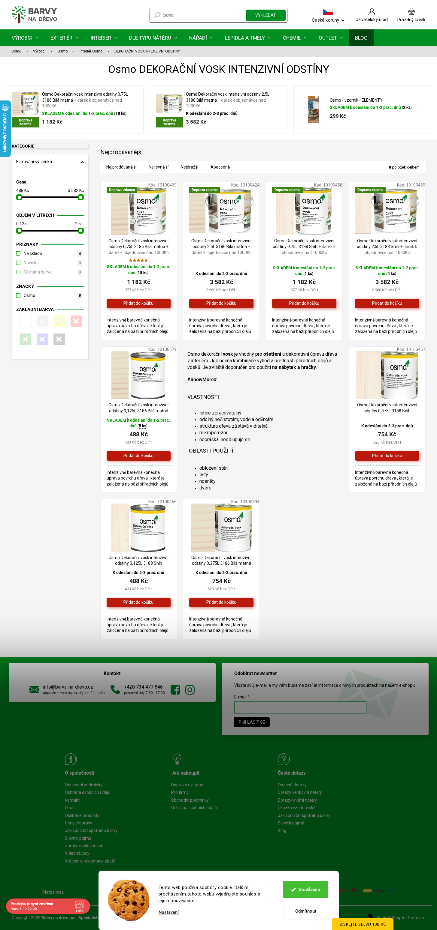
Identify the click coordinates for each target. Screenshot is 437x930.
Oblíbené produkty (82, 815)
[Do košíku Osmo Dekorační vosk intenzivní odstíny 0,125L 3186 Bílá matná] (139, 456)
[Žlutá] (58, 321)
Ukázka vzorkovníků (297, 807)
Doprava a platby (187, 784)
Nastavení (169, 912)
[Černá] (58, 339)
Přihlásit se (252, 722)
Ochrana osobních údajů (88, 792)
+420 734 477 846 (143, 687)
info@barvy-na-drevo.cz (68, 687)
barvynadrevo (190, 690)
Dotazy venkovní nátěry (300, 792)
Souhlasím (309, 889)
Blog (282, 830)
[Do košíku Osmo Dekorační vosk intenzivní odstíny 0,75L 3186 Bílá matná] (139, 303)
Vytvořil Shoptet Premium (401, 917)
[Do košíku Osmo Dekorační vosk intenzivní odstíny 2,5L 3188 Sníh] (387, 303)
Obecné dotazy (292, 784)
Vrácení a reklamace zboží (90, 861)
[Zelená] (24, 339)
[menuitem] (25, 37)
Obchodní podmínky (83, 784)
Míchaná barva (52, 272)
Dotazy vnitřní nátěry (297, 800)
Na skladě (52, 253)
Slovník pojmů (78, 838)
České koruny (325, 19)
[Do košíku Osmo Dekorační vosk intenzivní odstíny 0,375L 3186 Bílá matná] (221, 602)
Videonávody (77, 853)
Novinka (52, 262)
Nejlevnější (158, 167)
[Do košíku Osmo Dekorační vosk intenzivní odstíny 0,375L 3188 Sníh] (387, 456)
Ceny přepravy (78, 823)
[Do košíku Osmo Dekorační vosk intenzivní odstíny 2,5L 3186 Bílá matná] (221, 303)
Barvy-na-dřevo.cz (175, 690)
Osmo (52, 295)
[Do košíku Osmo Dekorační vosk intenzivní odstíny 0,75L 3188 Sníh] (304, 303)
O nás (70, 807)
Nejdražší (189, 167)
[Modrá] (41, 339)
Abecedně (220, 167)
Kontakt (72, 800)
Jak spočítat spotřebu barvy (91, 830)
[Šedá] (41, 321)
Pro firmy (180, 792)
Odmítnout (305, 911)
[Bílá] (24, 321)
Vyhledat (265, 15)
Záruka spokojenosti (84, 845)
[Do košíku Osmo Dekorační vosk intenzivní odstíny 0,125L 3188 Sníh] (139, 602)
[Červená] (75, 321)
